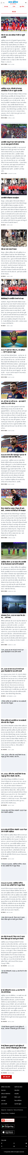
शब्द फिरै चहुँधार (17, 1104)
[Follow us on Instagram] (14, 1143)
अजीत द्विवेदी (3, 1097)
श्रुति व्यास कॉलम (18, 1087)
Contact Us (10, 1110)
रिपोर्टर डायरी (17, 1097)
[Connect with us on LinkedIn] (14, 1146)
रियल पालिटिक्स (18, 1100)
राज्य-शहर (6, 6)
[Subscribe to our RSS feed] (26, 1146)
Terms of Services (18, 1110)
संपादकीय (16, 1093)
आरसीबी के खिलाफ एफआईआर (10, 198)
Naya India (4, 64)
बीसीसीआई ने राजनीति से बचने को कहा (12, 298)
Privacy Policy (5, 1113)
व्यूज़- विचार (22, 6)
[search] (3, 2)
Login (26, 2)
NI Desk (3, 224)
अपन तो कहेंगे (4, 1104)
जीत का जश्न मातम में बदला (9, 249)
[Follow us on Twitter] (1, 1146)
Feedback (12, 1113)
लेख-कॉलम (16, 1090)
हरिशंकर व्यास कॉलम (5, 1087)
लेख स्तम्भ (3, 1090)
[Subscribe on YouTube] (26, 1143)
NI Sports (4, 749)
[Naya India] (13, 4)
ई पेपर (14, 6)
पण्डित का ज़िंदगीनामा (5, 1093)
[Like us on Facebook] (1, 1143)
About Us (3, 1110)
